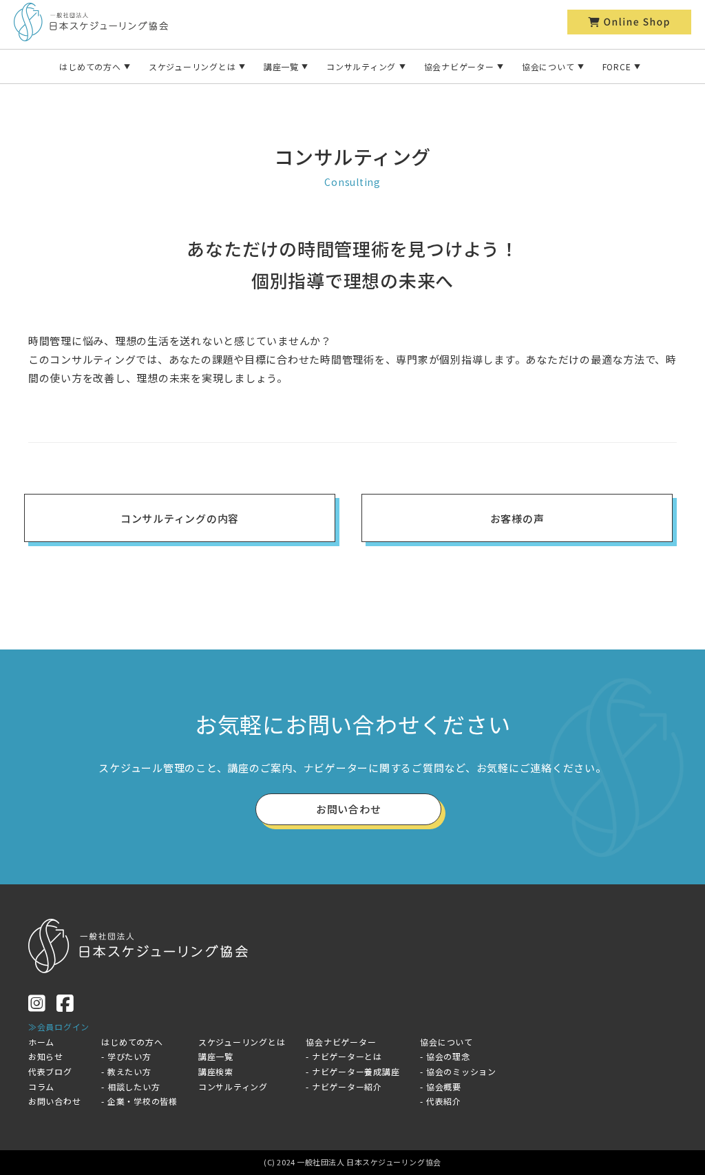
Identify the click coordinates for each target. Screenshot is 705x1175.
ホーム (41, 1042)
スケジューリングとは (192, 66)
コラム (41, 1086)
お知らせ (45, 1056)
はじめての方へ (89, 66)
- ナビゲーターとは (344, 1056)
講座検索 (215, 1071)
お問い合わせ (54, 1101)
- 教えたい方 (126, 1071)
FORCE (616, 66)
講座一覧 (281, 66)
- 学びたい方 (126, 1056)
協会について (548, 66)
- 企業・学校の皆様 (139, 1101)
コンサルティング (361, 66)
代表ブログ (50, 1071)
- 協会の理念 (445, 1056)
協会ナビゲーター (459, 66)
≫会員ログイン (59, 1026)
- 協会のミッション (458, 1071)
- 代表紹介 (440, 1101)
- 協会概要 (440, 1086)
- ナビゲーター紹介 (344, 1086)
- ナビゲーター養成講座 (352, 1071)
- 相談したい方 (130, 1086)
